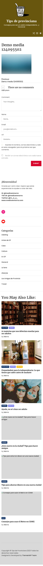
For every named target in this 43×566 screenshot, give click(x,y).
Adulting (4, 235)
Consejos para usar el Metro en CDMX (18, 521)
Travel (3, 284)
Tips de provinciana (21, 21)
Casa (3, 246)
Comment (5, 97)
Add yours (5, 90)
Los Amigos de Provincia (10, 278)
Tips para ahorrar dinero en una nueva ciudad (21, 485)
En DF (3, 257)
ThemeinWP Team (29, 555)
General (4, 262)
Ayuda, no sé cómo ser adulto (14, 409)
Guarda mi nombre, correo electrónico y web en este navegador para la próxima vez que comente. (21, 147)
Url (2, 135)
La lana (4, 267)
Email (3, 124)
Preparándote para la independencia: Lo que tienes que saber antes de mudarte (20, 371)
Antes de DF (6, 240)
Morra (6, 336)
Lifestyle (4, 273)
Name (3, 114)
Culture (4, 251)
